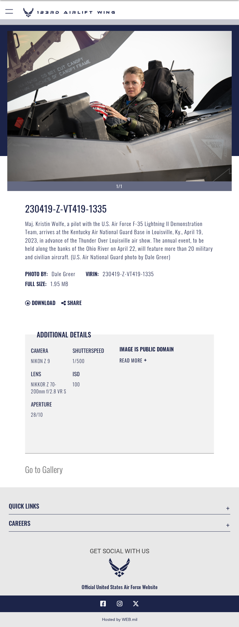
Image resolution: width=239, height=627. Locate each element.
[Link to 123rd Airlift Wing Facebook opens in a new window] (103, 603)
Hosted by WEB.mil (119, 619)
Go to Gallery (44, 469)
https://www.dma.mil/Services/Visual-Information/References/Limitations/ (154, 434)
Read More (131, 360)
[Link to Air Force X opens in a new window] (135, 603)
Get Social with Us (119, 551)
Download (42, 303)
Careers (19, 523)
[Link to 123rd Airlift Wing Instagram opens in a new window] (119, 603)
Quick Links (24, 505)
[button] (9, 12)
